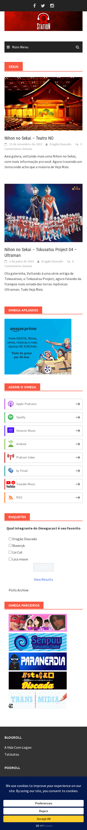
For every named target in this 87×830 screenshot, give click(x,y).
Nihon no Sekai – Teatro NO (29, 138)
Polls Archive (19, 590)
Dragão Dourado (60, 144)
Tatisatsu (11, 754)
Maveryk (18, 545)
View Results (43, 579)
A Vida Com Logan (17, 747)
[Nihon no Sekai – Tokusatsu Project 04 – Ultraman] (43, 212)
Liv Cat (17, 552)
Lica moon (20, 559)
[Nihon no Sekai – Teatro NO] (43, 103)
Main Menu (20, 47)
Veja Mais (62, 167)
